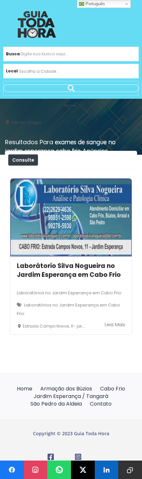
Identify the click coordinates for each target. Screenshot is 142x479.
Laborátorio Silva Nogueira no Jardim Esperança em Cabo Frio (69, 270)
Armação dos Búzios (66, 388)
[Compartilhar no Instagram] (36, 470)
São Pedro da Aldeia (56, 404)
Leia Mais (115, 324)
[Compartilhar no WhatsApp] (59, 470)
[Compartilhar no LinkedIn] (107, 470)
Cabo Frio (112, 388)
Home (24, 388)
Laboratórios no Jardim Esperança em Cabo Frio (69, 293)
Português (94, 3)
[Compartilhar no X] (83, 470)
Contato (101, 404)
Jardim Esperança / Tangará (71, 396)
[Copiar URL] (130, 470)
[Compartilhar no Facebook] (12, 470)
